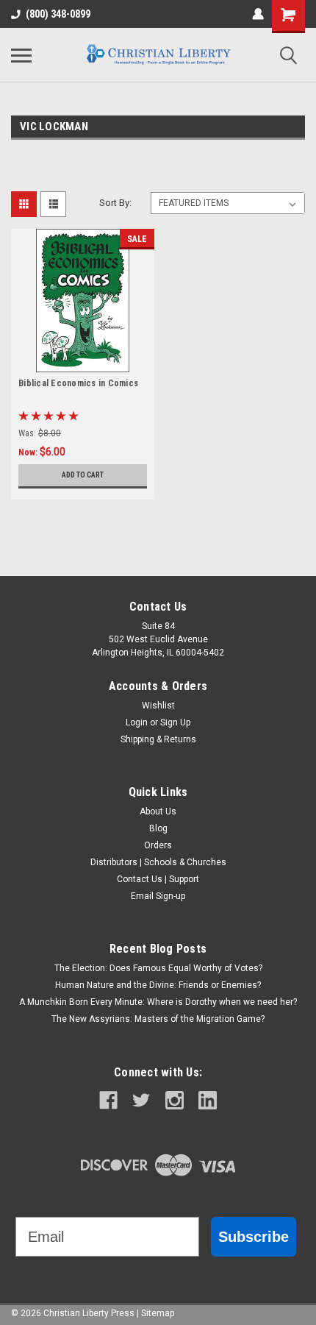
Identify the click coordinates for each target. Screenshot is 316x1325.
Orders (158, 845)
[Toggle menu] (21, 55)
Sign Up (175, 722)
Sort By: (115, 202)
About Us (158, 811)
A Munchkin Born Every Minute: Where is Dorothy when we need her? (158, 1002)
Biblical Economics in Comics (78, 383)
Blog (158, 828)
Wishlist (158, 705)
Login (137, 722)
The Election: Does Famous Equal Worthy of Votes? (158, 968)
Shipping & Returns (158, 739)
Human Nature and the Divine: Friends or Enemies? (158, 985)
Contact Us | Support (158, 879)
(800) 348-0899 (58, 14)
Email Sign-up (158, 896)
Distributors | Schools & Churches (158, 862)
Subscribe (253, 1237)
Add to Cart (83, 475)
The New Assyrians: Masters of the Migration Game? (158, 1019)
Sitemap (157, 1313)
